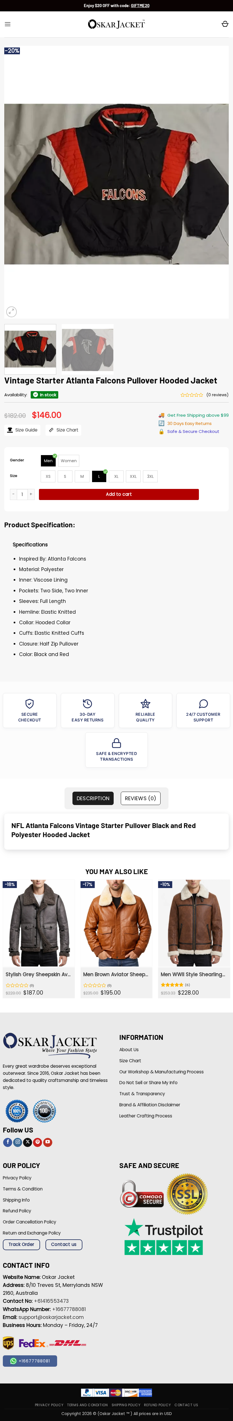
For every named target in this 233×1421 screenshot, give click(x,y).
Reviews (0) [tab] (141, 798)
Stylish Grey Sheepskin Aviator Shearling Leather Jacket (38, 974)
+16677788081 (69, 1309)
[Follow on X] (27, 1142)
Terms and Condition (87, 1405)
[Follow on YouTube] (47, 1142)
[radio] (48, 460)
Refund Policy (157, 1405)
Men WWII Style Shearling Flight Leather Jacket (193, 974)
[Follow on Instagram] (17, 1142)
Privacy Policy (49, 1405)
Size (13, 476)
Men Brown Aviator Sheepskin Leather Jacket (115, 974)
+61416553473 (51, 1301)
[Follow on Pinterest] (37, 1142)
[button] (7, 24)
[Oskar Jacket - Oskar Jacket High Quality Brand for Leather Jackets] (116, 24)
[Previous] (16, 182)
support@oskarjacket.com (51, 1317)
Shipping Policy (126, 1405)
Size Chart (66, 430)
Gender (17, 460)
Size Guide (26, 430)
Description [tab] (93, 798)
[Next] (217, 182)
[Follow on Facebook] (7, 1142)
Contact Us (186, 1405)
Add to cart (119, 494)
